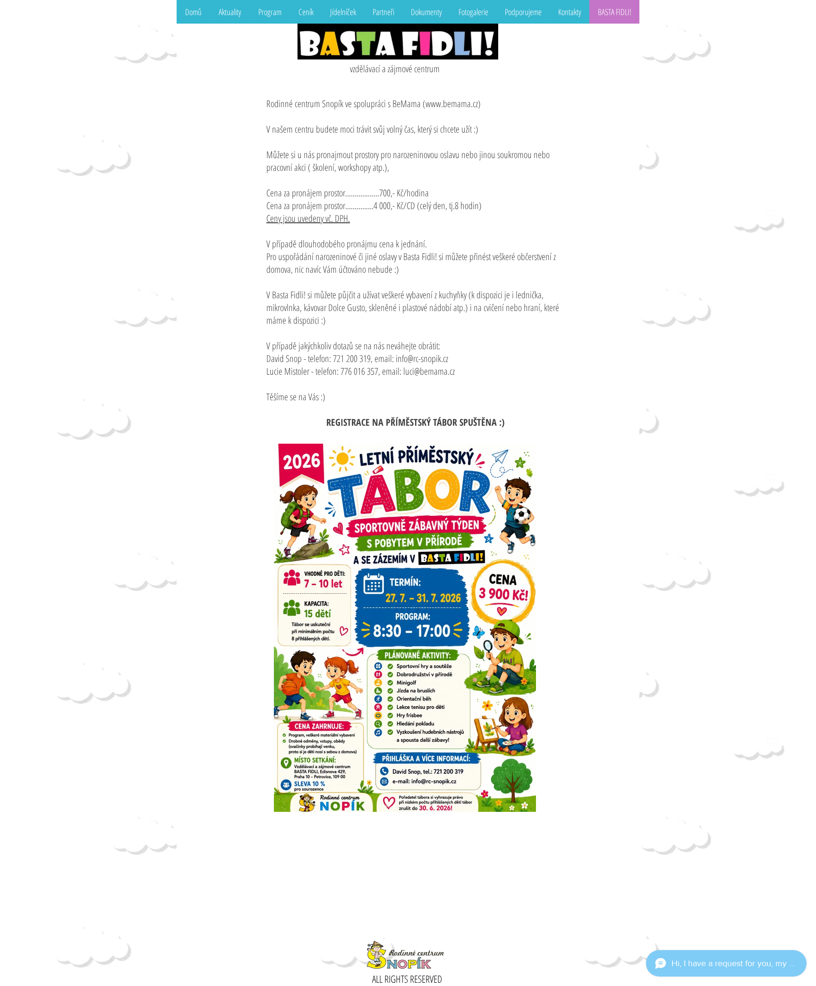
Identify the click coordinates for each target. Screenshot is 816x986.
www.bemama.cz (451, 103)
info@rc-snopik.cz (422, 358)
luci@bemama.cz (429, 371)
